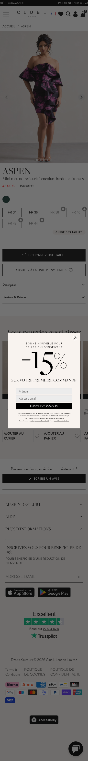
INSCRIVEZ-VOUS (44, 406)
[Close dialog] (75, 338)
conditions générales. (61, 421)
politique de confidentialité (40, 421)
